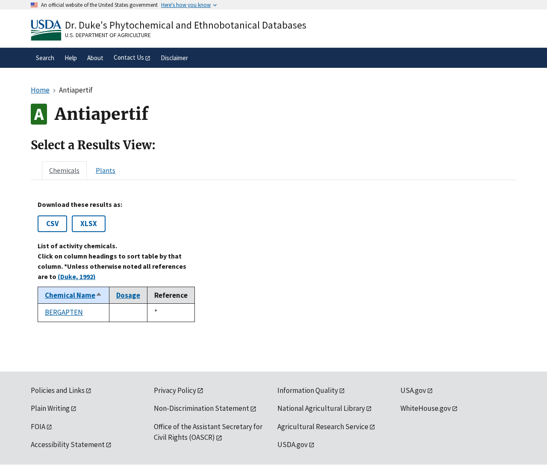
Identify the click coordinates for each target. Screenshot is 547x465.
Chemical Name (73, 295)
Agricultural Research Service (322, 426)
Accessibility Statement (68, 444)
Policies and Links (58, 390)
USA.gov (413, 390)
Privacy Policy (175, 390)
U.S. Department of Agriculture (108, 35)
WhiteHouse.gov (425, 408)
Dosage (128, 295)
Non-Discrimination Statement (201, 408)
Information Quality (307, 390)
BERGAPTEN (64, 312)
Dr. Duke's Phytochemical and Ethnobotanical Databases (185, 25)
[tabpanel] (273, 261)
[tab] (64, 170)
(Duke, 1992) (77, 276)
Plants (105, 170)
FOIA (38, 426)
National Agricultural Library (321, 408)
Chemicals (64, 170)
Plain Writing (50, 408)
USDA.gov (292, 444)
